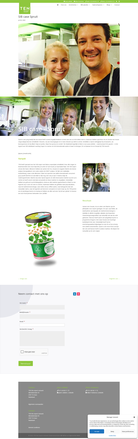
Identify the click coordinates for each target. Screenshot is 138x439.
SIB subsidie (84, 5)
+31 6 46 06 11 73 (63, 390)
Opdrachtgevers (97, 5)
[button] (134, 417)
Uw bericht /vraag (26, 329)
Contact (117, 5)
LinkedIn (71, 393)
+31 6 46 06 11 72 (92, 390)
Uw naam (23, 303)
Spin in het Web (74, 435)
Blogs (108, 5)
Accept (97, 431)
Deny (112, 431)
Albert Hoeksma (79, 1)
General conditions (34, 427)
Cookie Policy (112, 435)
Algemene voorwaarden (35, 404)
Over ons (63, 5)
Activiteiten (72, 5)
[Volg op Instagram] (78, 293)
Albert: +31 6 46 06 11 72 (107, 1)
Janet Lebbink (68, 1)
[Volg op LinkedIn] (74, 293)
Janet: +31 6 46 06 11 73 (92, 1)
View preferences (128, 431)
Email (22, 321)
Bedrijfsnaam (25, 312)
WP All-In (63, 435)
